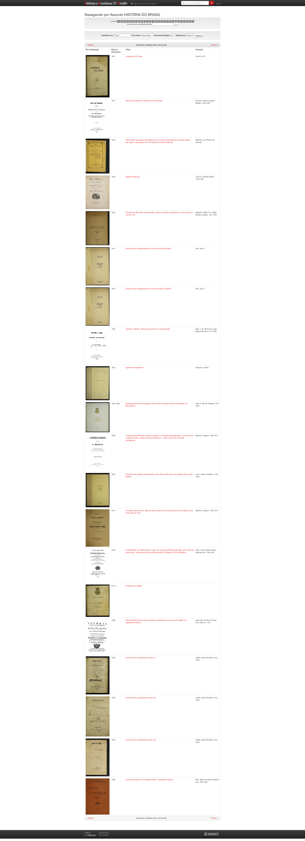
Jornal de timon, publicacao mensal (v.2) (141, 697)
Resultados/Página (162, 35)
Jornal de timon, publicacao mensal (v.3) (141, 740)
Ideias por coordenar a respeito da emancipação (144, 100)
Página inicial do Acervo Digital (144, 3)
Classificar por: (107, 35)
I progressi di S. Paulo (134, 56)
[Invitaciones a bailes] (134, 586)
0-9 (118, 21)
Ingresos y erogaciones (134, 367)
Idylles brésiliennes (133, 177)
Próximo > (215, 45)
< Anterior (90, 45)
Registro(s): (181, 35)
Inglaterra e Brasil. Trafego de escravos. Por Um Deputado (148, 329)
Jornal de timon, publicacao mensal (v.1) (141, 657)
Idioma (218, 3)
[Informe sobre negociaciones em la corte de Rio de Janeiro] (148, 248)
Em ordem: (136, 35)
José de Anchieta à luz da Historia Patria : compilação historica (149, 779)
